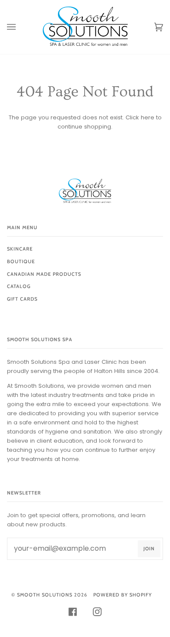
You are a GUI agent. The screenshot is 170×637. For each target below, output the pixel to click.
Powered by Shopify (122, 595)
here (147, 117)
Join (149, 549)
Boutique (21, 261)
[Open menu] (20, 27)
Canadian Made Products (44, 274)
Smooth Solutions (44, 595)
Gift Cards (22, 299)
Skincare (20, 249)
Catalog (19, 286)
